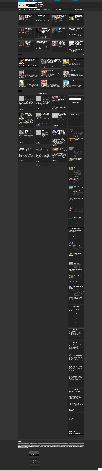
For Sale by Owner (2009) (40, 15)
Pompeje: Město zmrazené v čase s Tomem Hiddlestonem (28, 43)
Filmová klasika (40, 443)
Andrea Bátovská (27, 116)
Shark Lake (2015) (75, 398)
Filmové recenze (65, 443)
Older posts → (46, 165)
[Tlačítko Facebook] (76, 9)
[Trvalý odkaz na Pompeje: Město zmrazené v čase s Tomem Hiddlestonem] (21, 43)
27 (35, 464)
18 (31, 462)
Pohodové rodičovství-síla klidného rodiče (31, 71)
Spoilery (54, 446)
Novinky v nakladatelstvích (56, 445)
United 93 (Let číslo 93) (77, 333)
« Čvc (30, 468)
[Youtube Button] (80, 9)
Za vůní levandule (77, 391)
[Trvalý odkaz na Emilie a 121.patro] (66, 61)
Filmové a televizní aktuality (53, 443)
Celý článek (22, 109)
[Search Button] (83, 9)
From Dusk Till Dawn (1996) (77, 381)
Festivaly (36, 443)
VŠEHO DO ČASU (72, 70)
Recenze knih (20, 446)
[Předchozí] (19, 54)
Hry (31, 9)
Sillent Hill (74, 331)
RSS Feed (70, 419)
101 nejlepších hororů (26, 443)
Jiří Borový (26, 99)
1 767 (42, 165)
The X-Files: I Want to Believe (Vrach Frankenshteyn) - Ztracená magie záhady (79, 43)
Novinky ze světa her (64, 445)
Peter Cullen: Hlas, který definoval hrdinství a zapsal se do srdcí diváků (62, 98)
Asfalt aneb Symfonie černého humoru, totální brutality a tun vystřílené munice (76, 372)
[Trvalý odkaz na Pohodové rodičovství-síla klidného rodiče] (21, 73)
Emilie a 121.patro (72, 59)
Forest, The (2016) (76, 359)
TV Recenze (70, 446)
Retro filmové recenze (31, 446)
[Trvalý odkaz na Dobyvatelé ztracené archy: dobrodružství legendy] (71, 17)
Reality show (74, 445)
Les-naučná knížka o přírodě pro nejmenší (31, 81)
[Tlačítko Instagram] (79, 9)
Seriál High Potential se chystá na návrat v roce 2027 (45, 97)
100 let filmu (20, 443)
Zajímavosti (77, 446)
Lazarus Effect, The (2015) (77, 376)
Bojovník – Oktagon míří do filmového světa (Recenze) (77, 159)
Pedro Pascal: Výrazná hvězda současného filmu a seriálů (41, 42)
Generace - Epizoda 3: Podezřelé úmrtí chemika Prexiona (31, 60)
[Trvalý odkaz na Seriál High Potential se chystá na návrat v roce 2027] (38, 98)
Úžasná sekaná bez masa (77, 370)
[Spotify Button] (81, 9)
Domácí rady (32, 443)
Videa (74, 446)
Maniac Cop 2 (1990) (75, 386)
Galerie (72, 443)
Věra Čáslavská (75, 375)
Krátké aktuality (38, 445)
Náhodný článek (58, 9)
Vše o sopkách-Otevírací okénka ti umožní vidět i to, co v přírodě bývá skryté (75, 81)
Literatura (37, 9)
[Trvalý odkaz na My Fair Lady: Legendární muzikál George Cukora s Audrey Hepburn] (55, 43)
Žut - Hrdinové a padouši (76, 399)
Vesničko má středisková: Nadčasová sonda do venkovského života (78, 199)
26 (33, 464)
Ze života (23, 447)
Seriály (26, 9)
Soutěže (48, 446)
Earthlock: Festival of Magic (76, 379)
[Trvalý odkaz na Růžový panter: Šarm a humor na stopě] (21, 30)
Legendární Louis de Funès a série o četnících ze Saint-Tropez (78, 149)
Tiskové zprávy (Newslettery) (61, 446)
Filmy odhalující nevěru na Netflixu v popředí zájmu (75, 29)
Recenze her (81, 445)
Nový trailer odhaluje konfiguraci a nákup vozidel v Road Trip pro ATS (42, 150)
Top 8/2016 (74, 378)
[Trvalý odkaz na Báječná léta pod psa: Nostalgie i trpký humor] (21, 17)
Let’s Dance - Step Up (76, 332)
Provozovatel (50, 9)
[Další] (21, 54)
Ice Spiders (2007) (76, 346)
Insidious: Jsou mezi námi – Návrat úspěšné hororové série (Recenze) (78, 218)
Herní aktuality (76, 443)
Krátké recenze (43, 445)
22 (38, 462)
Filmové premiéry (59, 443)
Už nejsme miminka (76, 350)
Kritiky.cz (40, 2)
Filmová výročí (45, 443)
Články (27, 447)
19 (33, 462)
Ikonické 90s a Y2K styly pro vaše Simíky (45, 114)
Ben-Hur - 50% (75, 349)
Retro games (37, 446)
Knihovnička (28, 445)
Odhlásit (73, 415)
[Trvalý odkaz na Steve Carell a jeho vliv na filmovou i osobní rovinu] (55, 115)
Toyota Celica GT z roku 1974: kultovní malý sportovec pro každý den (26, 150)
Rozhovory (41, 446)
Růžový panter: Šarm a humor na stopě (29, 29)
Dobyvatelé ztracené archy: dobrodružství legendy (79, 16)
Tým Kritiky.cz (44, 9)
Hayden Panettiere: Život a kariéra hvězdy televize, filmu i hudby (78, 209)
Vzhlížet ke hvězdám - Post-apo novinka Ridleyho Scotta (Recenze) (62, 17)
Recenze (78, 445)
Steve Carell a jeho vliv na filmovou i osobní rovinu (62, 114)
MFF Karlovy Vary (48, 445)
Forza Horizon (74, 380)
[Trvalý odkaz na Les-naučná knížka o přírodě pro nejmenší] (21, 83)
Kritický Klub (33, 445)
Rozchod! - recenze (76, 337)
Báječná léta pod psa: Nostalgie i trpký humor (29, 16)
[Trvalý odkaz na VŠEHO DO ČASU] (66, 73)
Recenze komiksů (25, 446)
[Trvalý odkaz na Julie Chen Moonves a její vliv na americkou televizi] (21, 98)
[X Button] (75, 9)
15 (38, 460)
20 (35, 462)
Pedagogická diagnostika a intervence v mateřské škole (52, 81)
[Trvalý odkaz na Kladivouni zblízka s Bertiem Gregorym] (55, 30)
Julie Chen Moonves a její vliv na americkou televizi (28, 97)
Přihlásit (70, 415)
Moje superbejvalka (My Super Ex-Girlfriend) (75, 409)
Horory (80, 443)
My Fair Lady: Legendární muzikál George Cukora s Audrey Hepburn (62, 43)
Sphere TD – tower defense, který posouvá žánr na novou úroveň (77, 169)
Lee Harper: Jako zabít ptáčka (77, 377)
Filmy (20, 9)
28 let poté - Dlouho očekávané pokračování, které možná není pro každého (75, 319)
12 (33, 460)
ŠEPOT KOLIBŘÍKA (50, 70)
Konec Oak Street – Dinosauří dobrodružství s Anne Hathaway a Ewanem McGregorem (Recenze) (78, 189)
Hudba (19, 445)
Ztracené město (75, 334)
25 (31, 464)
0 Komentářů (27, 19)
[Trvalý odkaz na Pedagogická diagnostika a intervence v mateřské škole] (44, 83)
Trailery (67, 446)
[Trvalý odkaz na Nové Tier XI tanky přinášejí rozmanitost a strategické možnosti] (55, 149)
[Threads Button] (78, 9)
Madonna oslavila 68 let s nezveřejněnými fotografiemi (78, 139)
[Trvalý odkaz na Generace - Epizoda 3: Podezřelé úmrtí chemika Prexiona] (21, 61)
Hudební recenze (23, 445)
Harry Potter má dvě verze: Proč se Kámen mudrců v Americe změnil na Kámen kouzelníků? (45, 30)
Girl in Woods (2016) (76, 365)
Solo (42, 132)
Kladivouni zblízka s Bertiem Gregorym (62, 29)
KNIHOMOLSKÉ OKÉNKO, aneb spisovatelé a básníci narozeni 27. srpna (62, 132)
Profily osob (69, 445)
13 (35, 460)
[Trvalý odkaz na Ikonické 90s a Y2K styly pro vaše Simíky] (38, 114)
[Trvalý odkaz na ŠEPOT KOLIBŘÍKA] (44, 73)
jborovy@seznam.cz (76, 433)
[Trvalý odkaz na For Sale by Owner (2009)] (38, 132)
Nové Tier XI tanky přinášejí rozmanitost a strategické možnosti (62, 149)
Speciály (51, 446)
